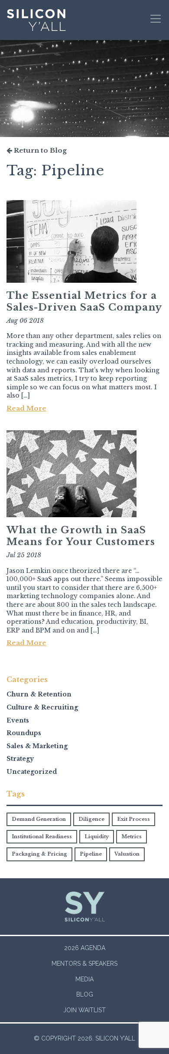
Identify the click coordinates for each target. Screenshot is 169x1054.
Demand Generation (39, 819)
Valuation (127, 854)
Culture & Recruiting (42, 707)
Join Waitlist (84, 1010)
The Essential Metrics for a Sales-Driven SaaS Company (84, 301)
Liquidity (96, 836)
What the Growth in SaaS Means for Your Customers (80, 536)
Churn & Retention (39, 694)
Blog (84, 994)
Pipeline (91, 854)
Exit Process (133, 819)
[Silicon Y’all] (36, 20)
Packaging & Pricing (39, 854)
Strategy (20, 759)
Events (17, 720)
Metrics (131, 836)
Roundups (23, 733)
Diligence (91, 819)
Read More (26, 408)
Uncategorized (31, 772)
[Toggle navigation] (155, 18)
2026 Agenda (84, 947)
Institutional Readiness (42, 836)
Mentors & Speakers (84, 963)
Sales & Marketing (37, 746)
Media (84, 979)
